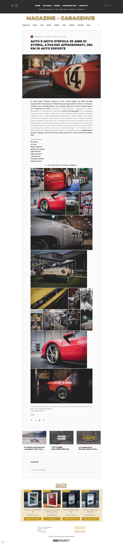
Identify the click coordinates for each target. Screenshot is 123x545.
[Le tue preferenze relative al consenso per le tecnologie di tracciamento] (3, 542)
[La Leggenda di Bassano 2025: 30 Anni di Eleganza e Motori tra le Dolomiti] (89, 437)
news (64, 25)
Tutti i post (26, 25)
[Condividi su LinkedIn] (39, 420)
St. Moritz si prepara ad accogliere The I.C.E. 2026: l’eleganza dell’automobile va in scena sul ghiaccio (34, 448)
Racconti (81, 25)
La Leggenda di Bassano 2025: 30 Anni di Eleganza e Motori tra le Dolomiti (88, 448)
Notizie (56, 25)
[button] (108, 5)
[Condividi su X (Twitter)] (35, 420)
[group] (61, 505)
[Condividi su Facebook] (31, 420)
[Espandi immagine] (37, 179)
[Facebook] (12, 5)
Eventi (35, 25)
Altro (88, 25)
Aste (41, 25)
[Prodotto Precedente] (21, 499)
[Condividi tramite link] (43, 420)
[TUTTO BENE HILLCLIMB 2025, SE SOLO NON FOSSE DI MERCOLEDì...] (62, 437)
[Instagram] (16, 5)
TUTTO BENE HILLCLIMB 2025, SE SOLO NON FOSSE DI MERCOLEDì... (60, 448)
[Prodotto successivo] (101, 499)
